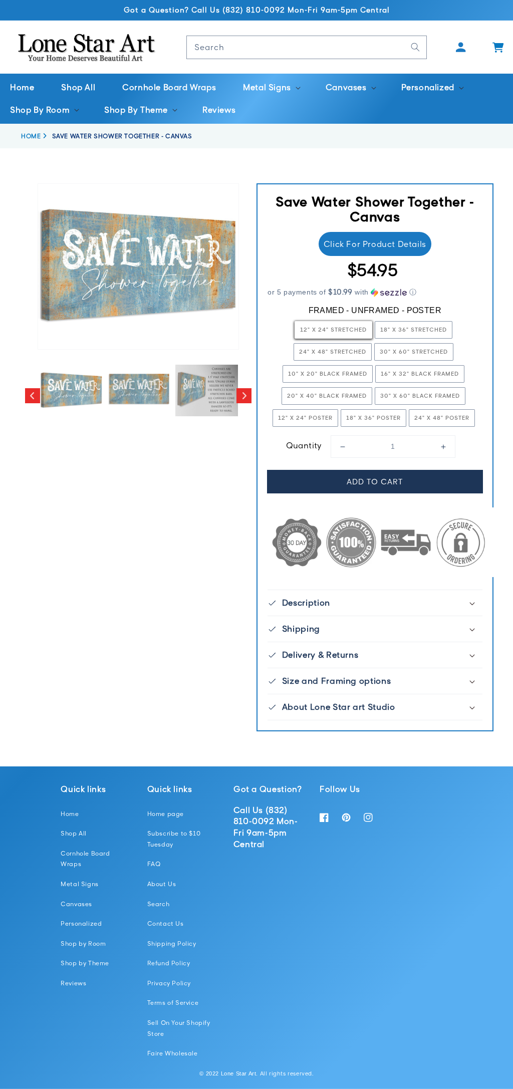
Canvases (76, 904)
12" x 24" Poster (305, 417)
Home (70, 814)
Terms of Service (173, 1002)
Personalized (81, 923)
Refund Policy (168, 963)
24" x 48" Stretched (332, 351)
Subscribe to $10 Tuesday (174, 839)
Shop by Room (83, 943)
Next (243, 395)
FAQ (154, 864)
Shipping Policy (171, 943)
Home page (165, 814)
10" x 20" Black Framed (327, 373)
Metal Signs (80, 884)
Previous (32, 395)
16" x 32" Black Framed (420, 373)
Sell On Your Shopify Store (178, 1028)
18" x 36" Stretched (413, 329)
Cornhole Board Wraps (85, 859)
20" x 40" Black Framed (327, 395)
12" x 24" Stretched (333, 329)
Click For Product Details (375, 244)
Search (158, 904)
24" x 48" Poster (441, 417)
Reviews (73, 983)
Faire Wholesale (172, 1053)
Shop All (74, 833)
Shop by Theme (85, 963)
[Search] (415, 47)
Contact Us (165, 923)
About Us (161, 884)
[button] (271, 87)
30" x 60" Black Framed (420, 395)
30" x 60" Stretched (414, 351)
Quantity (304, 445)
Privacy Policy (169, 983)
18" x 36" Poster (373, 417)
